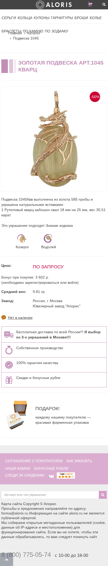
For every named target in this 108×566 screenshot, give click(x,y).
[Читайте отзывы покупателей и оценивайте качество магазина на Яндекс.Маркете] (66, 475)
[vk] (51, 476)
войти (72, 282)
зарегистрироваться (42, 282)
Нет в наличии (20, 317)
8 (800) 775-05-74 (26, 554)
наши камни (17, 468)
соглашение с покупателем (34, 461)
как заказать (79, 461)
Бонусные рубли (51, 468)
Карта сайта (11, 504)
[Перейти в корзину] (92, 5)
